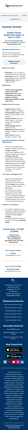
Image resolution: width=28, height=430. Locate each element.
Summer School (16, 19)
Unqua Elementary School (13, 320)
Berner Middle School (13, 329)
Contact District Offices (13, 295)
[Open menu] (4, 6)
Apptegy (17, 427)
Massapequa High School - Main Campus (13, 337)
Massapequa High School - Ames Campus (13, 333)
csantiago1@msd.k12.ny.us (13, 271)
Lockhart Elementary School (13, 314)
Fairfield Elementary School (13, 311)
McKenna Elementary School (13, 317)
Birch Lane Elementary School (13, 304)
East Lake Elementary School (13, 307)
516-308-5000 (13, 291)
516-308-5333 (16, 293)
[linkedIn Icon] (22, 363)
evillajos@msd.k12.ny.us (13, 255)
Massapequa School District (10, 15)
